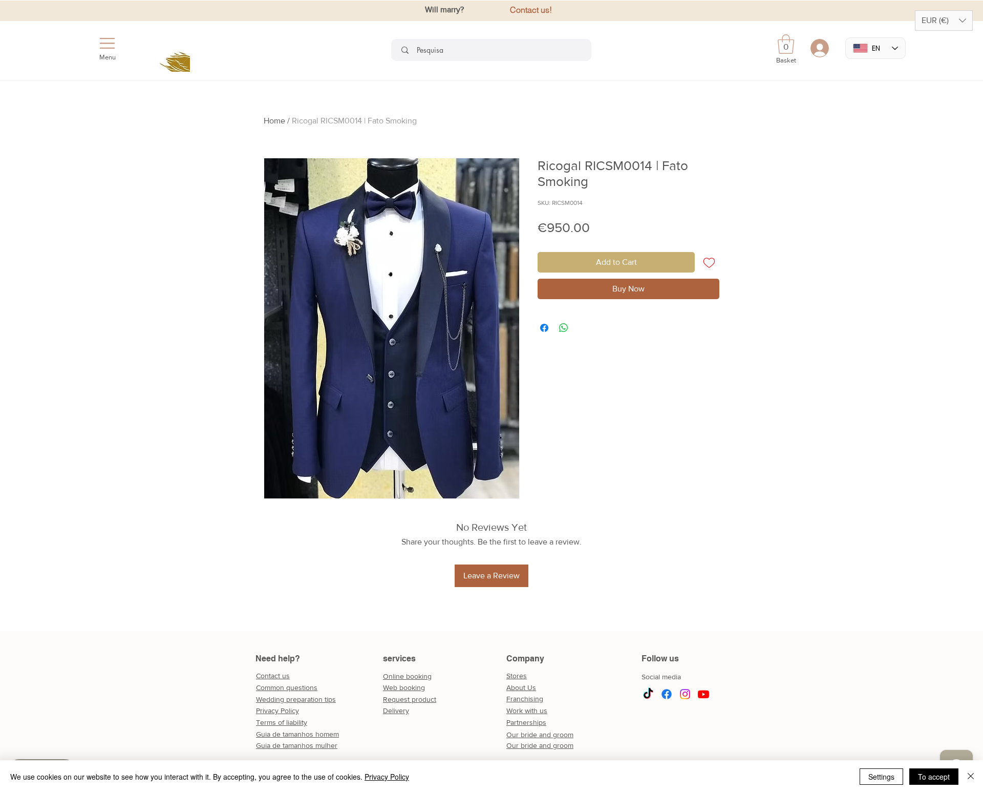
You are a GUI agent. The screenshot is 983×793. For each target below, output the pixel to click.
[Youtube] (703, 694)
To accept (934, 776)
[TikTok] (648, 694)
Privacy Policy (387, 776)
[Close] (971, 776)
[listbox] (944, 20)
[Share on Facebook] (544, 328)
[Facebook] (666, 694)
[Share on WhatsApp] (564, 328)
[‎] (821, 48)
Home (274, 120)
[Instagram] (685, 694)
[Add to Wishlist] (709, 262)
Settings (881, 776)
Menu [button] (107, 57)
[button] (944, 20)
